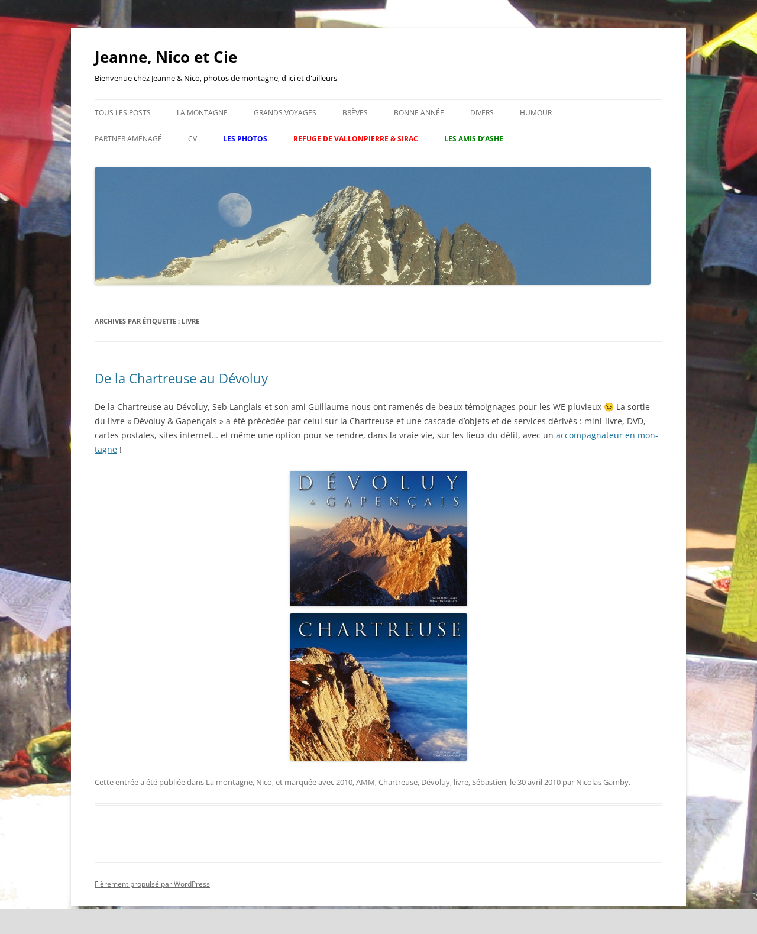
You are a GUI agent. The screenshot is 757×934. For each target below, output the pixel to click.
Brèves (355, 113)
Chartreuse (398, 782)
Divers (482, 113)
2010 (344, 782)
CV (192, 139)
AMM (365, 782)
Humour (536, 113)
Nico (264, 782)
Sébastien (489, 782)
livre (461, 782)
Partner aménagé (128, 139)
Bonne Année (419, 113)
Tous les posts (123, 113)
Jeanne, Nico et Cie (166, 56)
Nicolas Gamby (602, 782)
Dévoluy (435, 782)
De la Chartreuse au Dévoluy (181, 378)
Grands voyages (285, 113)
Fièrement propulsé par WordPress (152, 884)
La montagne (202, 113)
